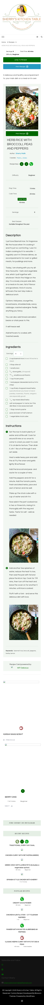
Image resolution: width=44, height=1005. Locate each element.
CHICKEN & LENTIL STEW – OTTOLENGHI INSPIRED (22, 916)
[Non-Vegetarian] (22, 938)
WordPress (30, 996)
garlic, (20, 371)
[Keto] (17, 841)
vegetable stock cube (19, 416)
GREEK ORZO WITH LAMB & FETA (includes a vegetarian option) (22, 866)
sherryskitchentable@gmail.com (18, 983)
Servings (9, 353)
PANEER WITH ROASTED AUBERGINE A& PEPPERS (22, 931)
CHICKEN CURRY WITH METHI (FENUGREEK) (22, 855)
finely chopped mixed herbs (23, 392)
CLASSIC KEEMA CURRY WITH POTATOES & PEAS (22, 943)
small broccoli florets (20, 375)
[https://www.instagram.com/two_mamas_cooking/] (2, 965)
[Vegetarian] (31, 164)
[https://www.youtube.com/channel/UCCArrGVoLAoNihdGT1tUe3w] (3, 974)
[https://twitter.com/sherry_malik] (2, 969)
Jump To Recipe (20, 60)
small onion (14, 368)
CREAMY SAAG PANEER (22, 903)
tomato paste (18, 409)
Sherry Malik (21, 153)
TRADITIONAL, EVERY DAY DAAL (22, 845)
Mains (19, 158)
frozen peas (17, 378)
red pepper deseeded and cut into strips (24, 383)
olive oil (15, 364)
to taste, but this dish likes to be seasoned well (23, 404)
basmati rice (24, 360)
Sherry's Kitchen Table (25, 990)
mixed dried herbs (19, 400)
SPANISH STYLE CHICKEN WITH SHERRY (22, 879)
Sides (25, 158)
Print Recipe (20, 66)
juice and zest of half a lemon (21, 413)
